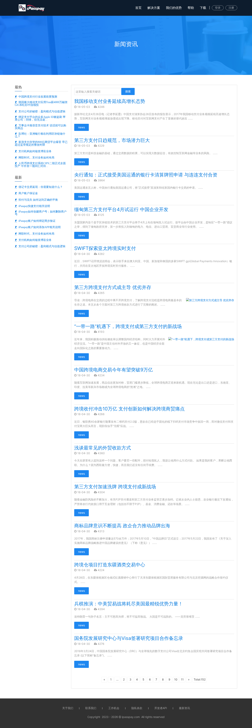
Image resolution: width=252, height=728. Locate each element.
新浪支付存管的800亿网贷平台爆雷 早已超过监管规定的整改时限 (41, 143)
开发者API (160, 708)
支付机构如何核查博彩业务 (34, 151)
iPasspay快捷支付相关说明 (33, 206)
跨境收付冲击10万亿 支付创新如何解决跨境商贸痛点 (129, 409)
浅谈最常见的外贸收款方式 (102, 448)
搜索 (128, 91)
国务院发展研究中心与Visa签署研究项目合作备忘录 (128, 638)
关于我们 (67, 708)
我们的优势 (174, 7)
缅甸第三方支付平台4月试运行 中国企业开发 (121, 209)
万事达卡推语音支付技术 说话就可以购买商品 (40, 127)
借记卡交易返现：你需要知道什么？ (40, 186)
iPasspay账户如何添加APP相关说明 (39, 227)
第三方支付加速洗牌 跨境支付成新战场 (115, 486)
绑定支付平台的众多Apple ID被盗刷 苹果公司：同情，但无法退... (40, 118)
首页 (138, 7)
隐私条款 (136, 708)
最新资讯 (184, 708)
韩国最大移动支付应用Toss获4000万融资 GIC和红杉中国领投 (41, 103)
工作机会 (113, 708)
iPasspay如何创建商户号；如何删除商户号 (41, 213)
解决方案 (153, 7)
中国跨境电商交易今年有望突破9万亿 (113, 370)
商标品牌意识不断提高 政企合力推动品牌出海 (122, 526)
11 (182, 679)
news (81, 127)
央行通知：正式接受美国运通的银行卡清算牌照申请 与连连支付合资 (145, 175)
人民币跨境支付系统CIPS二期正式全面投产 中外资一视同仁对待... (40, 164)
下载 (203, 7)
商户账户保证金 (27, 193)
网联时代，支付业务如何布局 (35, 157)
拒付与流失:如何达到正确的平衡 (37, 199)
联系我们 (90, 708)
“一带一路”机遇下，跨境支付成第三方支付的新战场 (128, 326)
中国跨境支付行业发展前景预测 (37, 96)
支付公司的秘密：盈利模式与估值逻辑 (41, 111)
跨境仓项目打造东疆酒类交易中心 (109, 565)
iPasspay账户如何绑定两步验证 (36, 220)
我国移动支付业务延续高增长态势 (109, 101)
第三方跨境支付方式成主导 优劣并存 (112, 287)
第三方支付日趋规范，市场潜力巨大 (112, 140)
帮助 (191, 7)
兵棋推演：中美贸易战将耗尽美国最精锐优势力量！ (128, 604)
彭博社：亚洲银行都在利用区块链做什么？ (40, 135)
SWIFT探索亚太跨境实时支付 (105, 248)
